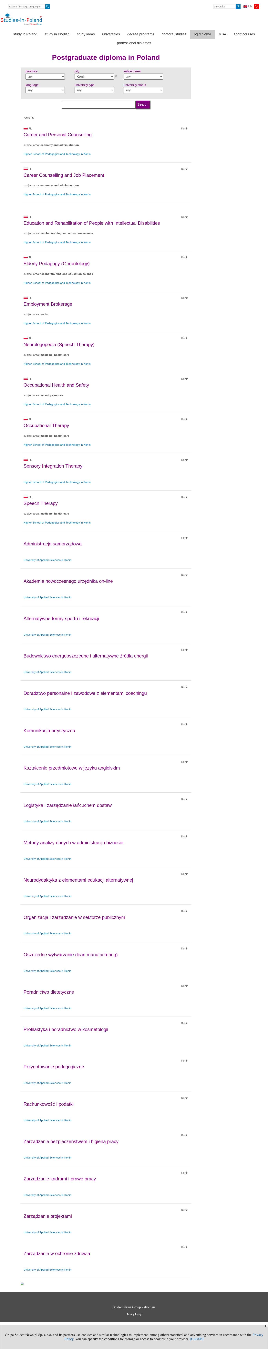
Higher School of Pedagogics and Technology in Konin (57, 153)
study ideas (86, 34)
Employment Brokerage (48, 304)
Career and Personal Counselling (58, 134)
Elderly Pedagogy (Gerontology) (57, 263)
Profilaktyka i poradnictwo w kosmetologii (66, 1029)
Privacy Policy (134, 1314)
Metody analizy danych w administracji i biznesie (73, 842)
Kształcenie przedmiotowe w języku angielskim (72, 768)
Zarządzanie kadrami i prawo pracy (60, 1178)
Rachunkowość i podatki (49, 1104)
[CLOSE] (196, 1339)
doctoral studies (174, 34)
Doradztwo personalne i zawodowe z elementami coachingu (85, 693)
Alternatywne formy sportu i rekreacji (61, 618)
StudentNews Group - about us (134, 1307)
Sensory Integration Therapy (53, 466)
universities (111, 34)
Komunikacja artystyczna (49, 730)
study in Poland (25, 34)
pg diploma (202, 34)
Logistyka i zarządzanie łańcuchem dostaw (68, 805)
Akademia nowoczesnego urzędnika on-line (68, 581)
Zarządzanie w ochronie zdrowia (57, 1253)
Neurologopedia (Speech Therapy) (59, 344)
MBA (222, 34)
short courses (244, 34)
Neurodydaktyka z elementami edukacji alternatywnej (78, 880)
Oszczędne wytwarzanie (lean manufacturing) (71, 954)
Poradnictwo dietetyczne (49, 992)
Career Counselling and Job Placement (64, 175)
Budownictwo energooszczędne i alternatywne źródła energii (86, 655)
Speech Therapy (41, 503)
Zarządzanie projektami (48, 1216)
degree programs (140, 34)
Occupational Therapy (46, 425)
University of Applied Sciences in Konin (47, 559)
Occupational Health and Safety (56, 385)
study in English (57, 34)
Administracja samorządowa (53, 543)
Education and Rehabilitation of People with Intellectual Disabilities (92, 223)
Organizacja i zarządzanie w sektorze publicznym (74, 917)
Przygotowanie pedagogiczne (54, 1066)
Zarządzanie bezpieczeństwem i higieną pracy (71, 1141)
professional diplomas (134, 43)
